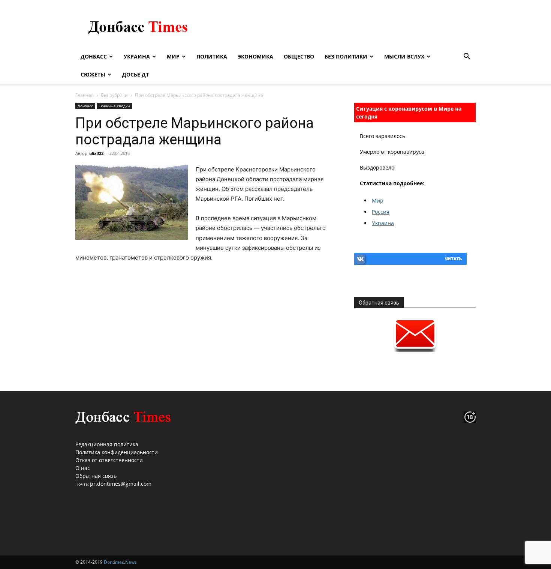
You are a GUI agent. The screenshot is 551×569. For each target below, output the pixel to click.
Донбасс (94, 56)
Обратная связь (96, 475)
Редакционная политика (106, 444)
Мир (173, 56)
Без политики (346, 56)
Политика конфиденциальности (116, 452)
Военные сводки (114, 105)
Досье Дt (135, 74)
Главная (84, 95)
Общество (299, 56)
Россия (380, 211)
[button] (467, 57)
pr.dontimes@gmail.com (120, 483)
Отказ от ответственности (109, 460)
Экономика (255, 56)
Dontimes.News (120, 562)
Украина (137, 56)
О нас (82, 467)
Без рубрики (114, 95)
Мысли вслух (404, 56)
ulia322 (96, 153)
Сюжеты (93, 74)
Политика (211, 56)
